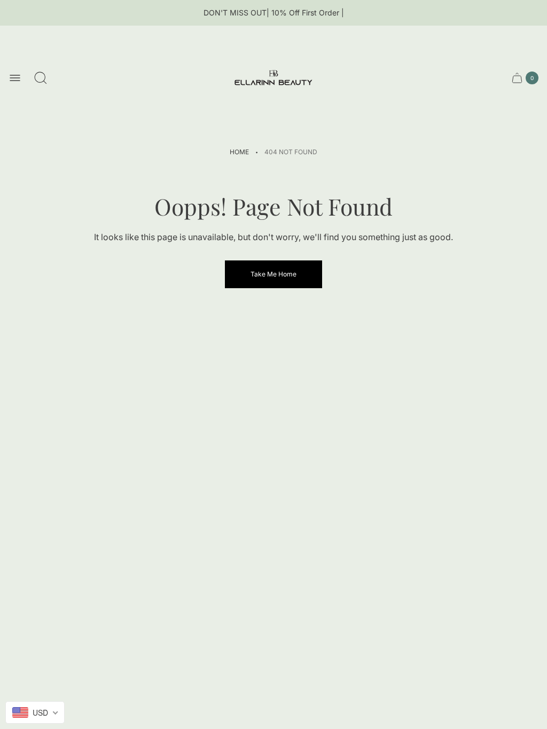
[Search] (40, 78)
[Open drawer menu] (15, 78)
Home (239, 152)
